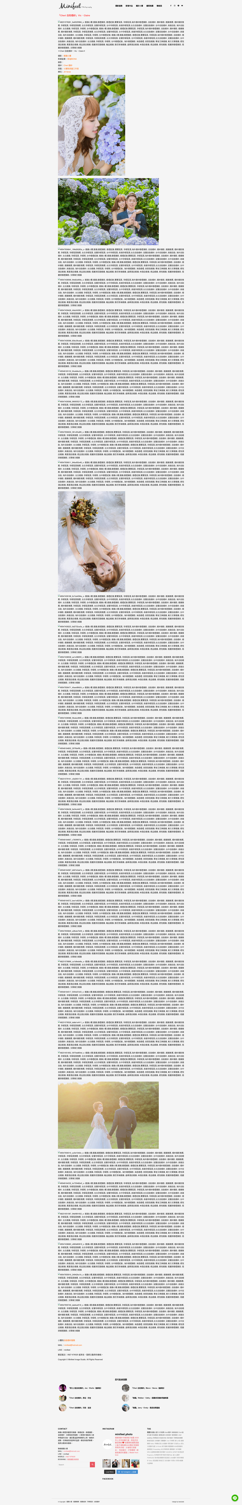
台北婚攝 (161, 1432)
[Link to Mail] (182, 5)
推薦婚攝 (175, 1432)
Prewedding (156, 1449)
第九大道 (177, 1441)
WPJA (149, 1452)
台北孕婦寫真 (165, 1449)
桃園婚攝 (171, 1446)
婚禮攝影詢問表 (73, 1459)
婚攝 (149, 1432)
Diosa (151, 1460)
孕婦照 (172, 1441)
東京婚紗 (163, 1452)
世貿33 (173, 1460)
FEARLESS (150, 1458)
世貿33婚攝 (179, 1460)
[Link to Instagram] (174, 5)
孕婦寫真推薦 (178, 1438)
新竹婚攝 (165, 1446)
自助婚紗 (168, 1435)
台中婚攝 (178, 1449)
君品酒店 (167, 1458)
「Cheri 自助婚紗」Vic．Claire (74, 15)
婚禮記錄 (162, 1435)
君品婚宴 (156, 1460)
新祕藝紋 (155, 1435)
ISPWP (175, 1452)
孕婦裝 (157, 1443)
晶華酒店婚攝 (155, 1452)
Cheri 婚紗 (68, 65)
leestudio (181, 1502)
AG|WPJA (169, 1452)
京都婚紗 (163, 1441)
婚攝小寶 (154, 1432)
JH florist (158, 1446)
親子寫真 (163, 1455)
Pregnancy (150, 1455)
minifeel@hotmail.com (72, 1451)
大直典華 (150, 1463)
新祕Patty (169, 1455)
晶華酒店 (150, 1449)
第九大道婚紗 (163, 1443)
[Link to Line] (178, 5)
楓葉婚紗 (172, 1449)
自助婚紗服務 (69, 1340)
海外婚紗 (170, 1438)
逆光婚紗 (168, 1460)
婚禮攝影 (175, 1435)
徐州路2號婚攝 (159, 1458)
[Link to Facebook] (171, 5)
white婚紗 (173, 1458)
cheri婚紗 (168, 1432)
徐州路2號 (180, 1452)
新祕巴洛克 (150, 1441)
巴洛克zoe (177, 1443)
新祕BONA (72, 58)
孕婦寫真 (156, 1438)
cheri (168, 1441)
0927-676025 (70, 1456)
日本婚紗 (157, 1441)
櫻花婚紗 (171, 1443)
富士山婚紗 (176, 1455)
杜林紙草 (157, 1455)
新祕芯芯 (162, 1460)
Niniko (152, 1443)
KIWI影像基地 (178, 1446)
